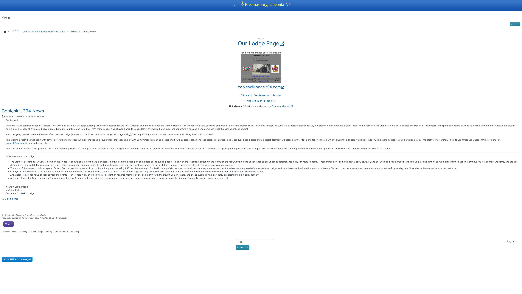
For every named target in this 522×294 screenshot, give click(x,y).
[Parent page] (16, 31)
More (7, 224)
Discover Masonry (281, 106)
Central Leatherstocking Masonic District (44, 31)
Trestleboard (260, 95)
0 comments (11, 198)
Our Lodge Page (258, 43)
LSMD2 (73, 31)
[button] (6, 31)
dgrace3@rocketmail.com (19, 143)
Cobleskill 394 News (23, 111)
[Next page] (18, 31)
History (275, 95)
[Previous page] (14, 31)
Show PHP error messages (17, 259)
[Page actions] (518, 24)
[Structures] (513, 24)
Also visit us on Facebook (260, 100)
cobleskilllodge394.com (259, 87)
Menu (235, 5)
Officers (245, 95)
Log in (510, 241)
